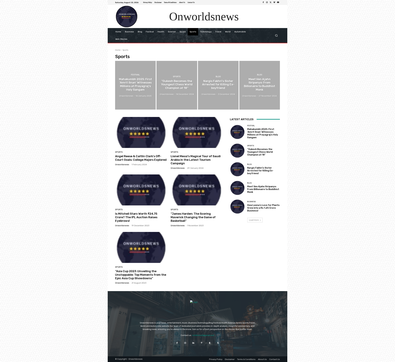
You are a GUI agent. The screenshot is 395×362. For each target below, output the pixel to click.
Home (118, 50)
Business (251, 201)
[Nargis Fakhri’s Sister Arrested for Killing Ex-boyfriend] (218, 85)
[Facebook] (263, 2)
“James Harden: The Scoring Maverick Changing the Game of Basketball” (193, 217)
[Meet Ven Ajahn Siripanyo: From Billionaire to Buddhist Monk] (259, 85)
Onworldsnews (122, 164)
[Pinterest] (202, 343)
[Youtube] (278, 2)
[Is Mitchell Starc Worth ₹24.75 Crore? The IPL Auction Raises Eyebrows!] (141, 190)
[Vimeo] (274, 2)
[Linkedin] (193, 343)
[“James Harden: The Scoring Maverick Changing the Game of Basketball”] (196, 190)
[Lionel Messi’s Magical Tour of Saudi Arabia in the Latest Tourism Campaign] (196, 132)
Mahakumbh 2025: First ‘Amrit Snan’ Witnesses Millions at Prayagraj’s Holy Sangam (262, 133)
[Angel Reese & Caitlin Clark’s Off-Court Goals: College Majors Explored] (141, 132)
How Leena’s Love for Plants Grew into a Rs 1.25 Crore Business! (263, 208)
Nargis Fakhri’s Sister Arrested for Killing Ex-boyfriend (260, 170)
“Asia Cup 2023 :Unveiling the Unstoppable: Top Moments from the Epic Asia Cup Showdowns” (140, 274)
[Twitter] (270, 2)
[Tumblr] (210, 343)
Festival (135, 75)
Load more (254, 220)
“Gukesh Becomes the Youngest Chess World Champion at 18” (260, 152)
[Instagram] (267, 2)
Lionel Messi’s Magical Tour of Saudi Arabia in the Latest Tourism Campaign (196, 159)
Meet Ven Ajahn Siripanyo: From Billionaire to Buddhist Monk (263, 189)
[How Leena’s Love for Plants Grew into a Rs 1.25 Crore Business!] (237, 206)
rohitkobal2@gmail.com (203, 335)
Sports (177, 76)
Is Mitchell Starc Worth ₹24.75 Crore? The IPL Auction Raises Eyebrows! (136, 217)
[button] (276, 35)
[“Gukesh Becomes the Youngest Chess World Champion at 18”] (176, 85)
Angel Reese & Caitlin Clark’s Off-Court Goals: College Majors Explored (141, 158)
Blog (218, 76)
